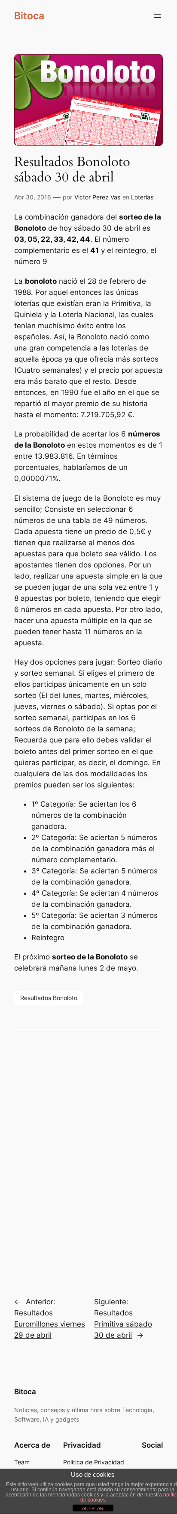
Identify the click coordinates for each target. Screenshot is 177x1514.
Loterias (142, 197)
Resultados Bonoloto (48, 997)
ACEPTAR (93, 1508)
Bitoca (29, 16)
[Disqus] (88, 1158)
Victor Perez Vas (97, 197)
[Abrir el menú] (158, 16)
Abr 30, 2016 (32, 197)
